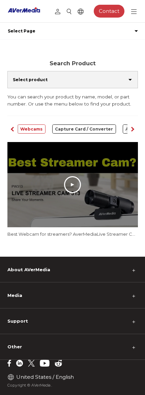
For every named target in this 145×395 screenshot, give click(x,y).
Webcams (31, 129)
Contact (109, 11)
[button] (132, 129)
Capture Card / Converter (84, 129)
